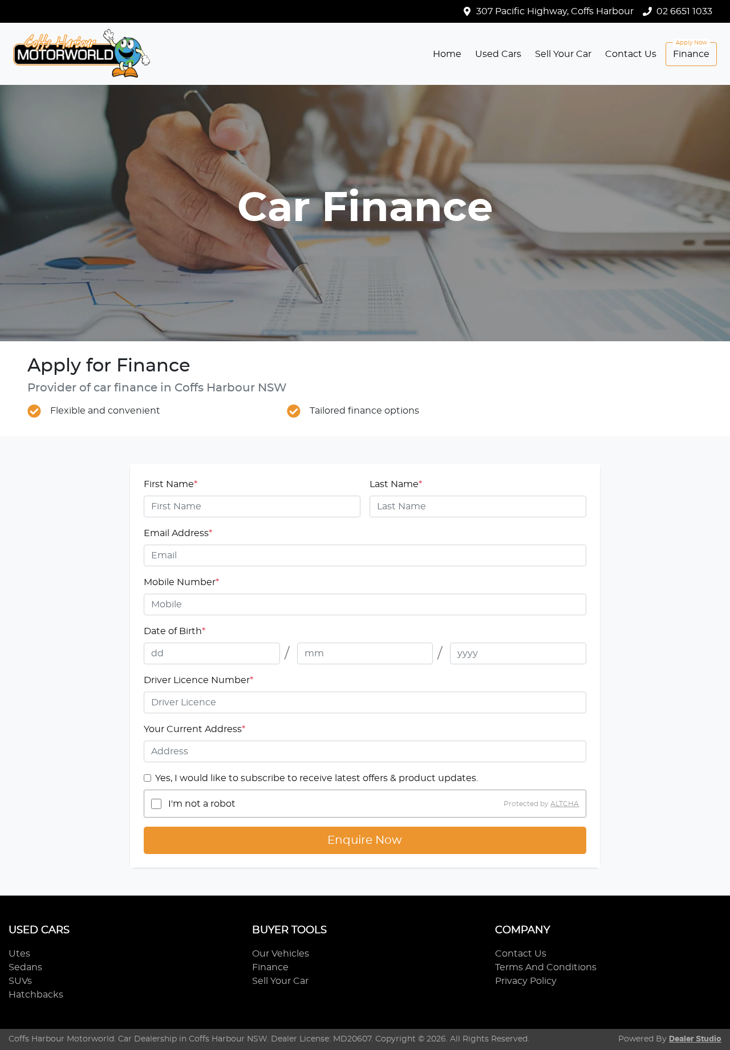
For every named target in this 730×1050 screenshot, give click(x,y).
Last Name (396, 484)
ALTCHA (564, 803)
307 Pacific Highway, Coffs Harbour (555, 11)
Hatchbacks (36, 994)
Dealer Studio (695, 1039)
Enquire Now (364, 840)
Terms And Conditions (546, 967)
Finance (691, 54)
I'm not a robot (202, 803)
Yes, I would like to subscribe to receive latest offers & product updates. (316, 778)
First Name (170, 484)
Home (447, 54)
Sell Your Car (563, 54)
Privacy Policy (526, 981)
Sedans (25, 967)
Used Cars (498, 54)
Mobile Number (181, 582)
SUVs (20, 981)
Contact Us (630, 54)
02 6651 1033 (684, 11)
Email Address (178, 533)
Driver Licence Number (198, 680)
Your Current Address (194, 729)
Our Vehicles (280, 953)
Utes (19, 953)
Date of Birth (174, 631)
